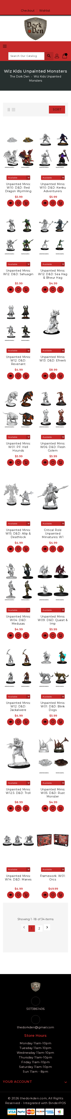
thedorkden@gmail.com (35, 1027)
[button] (44, 109)
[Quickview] (10, 203)
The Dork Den (19, 76)
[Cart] (65, 56)
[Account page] (57, 56)
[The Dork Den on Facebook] (32, 4)
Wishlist (44, 10)
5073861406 (35, 1009)
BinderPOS (57, 1103)
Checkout (28, 10)
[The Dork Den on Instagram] (39, 4)
